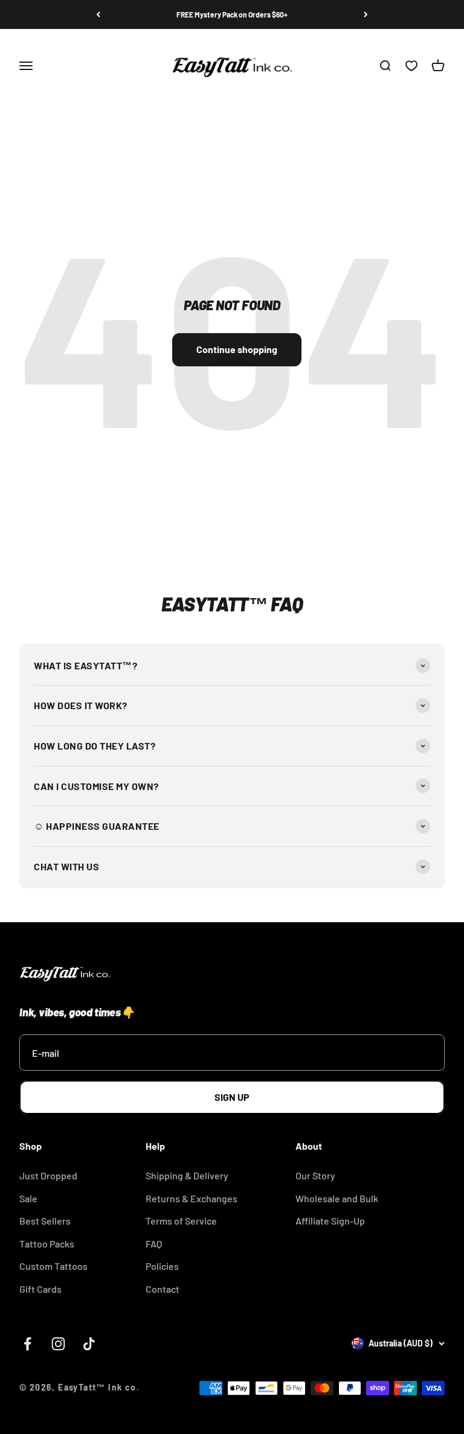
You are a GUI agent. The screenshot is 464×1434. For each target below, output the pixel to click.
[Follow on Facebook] (27, 1344)
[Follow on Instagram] (58, 1344)
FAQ (154, 1243)
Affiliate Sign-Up (330, 1220)
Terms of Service (181, 1220)
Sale (28, 1198)
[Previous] (98, 14)
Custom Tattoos (53, 1266)
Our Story (315, 1175)
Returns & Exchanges (191, 1198)
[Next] (366, 14)
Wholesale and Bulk (336, 1198)
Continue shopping (236, 349)
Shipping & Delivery (187, 1175)
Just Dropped (48, 1175)
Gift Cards (40, 1289)
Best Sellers (45, 1220)
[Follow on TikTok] (89, 1344)
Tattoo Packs (46, 1243)
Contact (162, 1289)
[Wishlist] (411, 66)
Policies (162, 1266)
